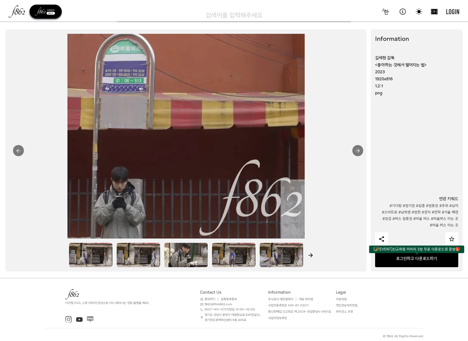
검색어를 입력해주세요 (234, 15)
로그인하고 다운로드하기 (416, 258)
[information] (402, 11)
